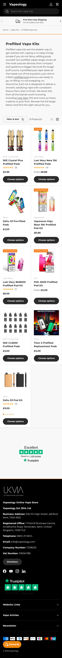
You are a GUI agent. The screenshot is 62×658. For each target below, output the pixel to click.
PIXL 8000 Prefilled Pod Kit (45, 284)
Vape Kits (15, 30)
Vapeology (13, 651)
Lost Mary (22, 98)
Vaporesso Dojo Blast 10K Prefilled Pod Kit (45, 225)
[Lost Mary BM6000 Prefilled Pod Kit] (15, 261)
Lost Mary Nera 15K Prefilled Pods (45, 162)
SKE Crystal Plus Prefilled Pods (13, 162)
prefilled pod (21, 77)
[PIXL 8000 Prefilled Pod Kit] (46, 261)
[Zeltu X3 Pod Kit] (15, 380)
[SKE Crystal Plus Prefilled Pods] (15, 140)
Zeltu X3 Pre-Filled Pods (14, 223)
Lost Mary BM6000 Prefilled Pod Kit (14, 284)
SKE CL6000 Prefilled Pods (11, 344)
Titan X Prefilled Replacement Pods (45, 344)
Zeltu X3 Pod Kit (12, 400)
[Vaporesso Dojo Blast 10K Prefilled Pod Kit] (46, 201)
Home (5, 30)
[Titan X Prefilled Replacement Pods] (46, 322)
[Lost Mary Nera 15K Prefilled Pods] (46, 140)
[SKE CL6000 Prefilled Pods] (15, 322)
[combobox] (31, 11)
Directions (12, 561)
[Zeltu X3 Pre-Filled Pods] (15, 201)
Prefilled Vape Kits (29, 30)
